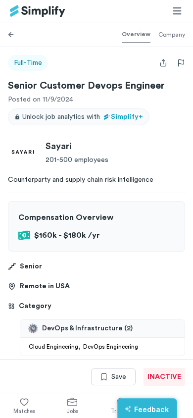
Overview (136, 34)
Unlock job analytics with (82, 116)
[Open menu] (177, 11)
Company (171, 35)
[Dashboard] (37, 11)
